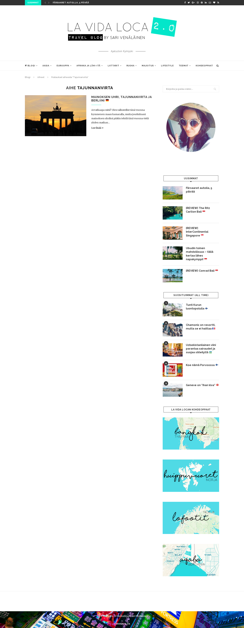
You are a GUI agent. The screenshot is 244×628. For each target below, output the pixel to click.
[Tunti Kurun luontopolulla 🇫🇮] (173, 309)
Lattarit (113, 66)
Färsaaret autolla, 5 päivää (71, 2)
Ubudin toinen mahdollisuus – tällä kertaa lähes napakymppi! (199, 254)
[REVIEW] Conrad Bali (200, 270)
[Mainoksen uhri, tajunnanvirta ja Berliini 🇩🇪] (55, 115)
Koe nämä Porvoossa (200, 365)
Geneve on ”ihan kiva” (201, 385)
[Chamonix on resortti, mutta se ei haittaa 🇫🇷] (173, 329)
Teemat (183, 66)
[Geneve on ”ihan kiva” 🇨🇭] (173, 390)
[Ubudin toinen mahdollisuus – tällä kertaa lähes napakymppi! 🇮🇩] (173, 253)
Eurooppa (63, 66)
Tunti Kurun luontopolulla (195, 306)
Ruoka (130, 66)
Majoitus (148, 66)
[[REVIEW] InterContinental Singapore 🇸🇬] (173, 233)
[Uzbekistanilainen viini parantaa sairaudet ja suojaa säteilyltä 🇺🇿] (173, 350)
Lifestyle (167, 66)
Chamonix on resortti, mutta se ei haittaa (200, 326)
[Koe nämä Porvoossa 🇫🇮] (173, 370)
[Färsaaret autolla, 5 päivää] (173, 192)
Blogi (31, 66)
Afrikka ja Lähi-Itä (88, 66)
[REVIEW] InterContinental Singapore (197, 232)
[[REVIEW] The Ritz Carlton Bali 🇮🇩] (173, 213)
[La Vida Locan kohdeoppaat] (191, 418)
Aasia (45, 66)
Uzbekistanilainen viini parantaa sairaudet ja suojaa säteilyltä (201, 348)
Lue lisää (96, 127)
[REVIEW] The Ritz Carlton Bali (198, 209)
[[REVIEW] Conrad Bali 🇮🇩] (173, 275)
